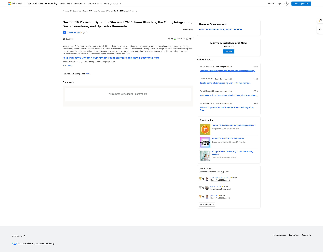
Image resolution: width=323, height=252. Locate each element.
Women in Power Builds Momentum (228, 138)
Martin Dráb (215, 186)
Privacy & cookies (279, 235)
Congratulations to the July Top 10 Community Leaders (232, 153)
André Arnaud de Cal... (220, 177)
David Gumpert (73, 32)
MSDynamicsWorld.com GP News (100, 11)
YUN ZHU (214, 195)
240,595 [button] (225, 186)
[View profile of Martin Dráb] (207, 188)
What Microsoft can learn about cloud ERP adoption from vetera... (229, 95)
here (88, 73)
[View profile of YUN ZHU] (207, 197)
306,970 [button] (234, 177)
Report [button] (191, 39)
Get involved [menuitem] (65, 3)
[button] (271, 3)
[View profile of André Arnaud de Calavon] (207, 179)
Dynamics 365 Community (42, 3)
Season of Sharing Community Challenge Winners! (234, 125)
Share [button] (182, 39)
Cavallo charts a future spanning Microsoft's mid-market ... (225, 83)
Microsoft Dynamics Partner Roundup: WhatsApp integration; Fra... (227, 108)
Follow (229, 51)
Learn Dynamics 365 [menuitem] (111, 3)
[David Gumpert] (64, 32)
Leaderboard (206, 204)
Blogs (85, 11)
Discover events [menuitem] (94, 3)
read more (67, 65)
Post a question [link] (301, 3)
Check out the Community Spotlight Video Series (220, 29)
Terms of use (294, 235)
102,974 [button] (222, 195)
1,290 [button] (84, 32)
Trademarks (306, 235)
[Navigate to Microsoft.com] (15, 3)
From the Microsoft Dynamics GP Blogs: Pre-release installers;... (227, 70)
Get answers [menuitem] (78, 3)
